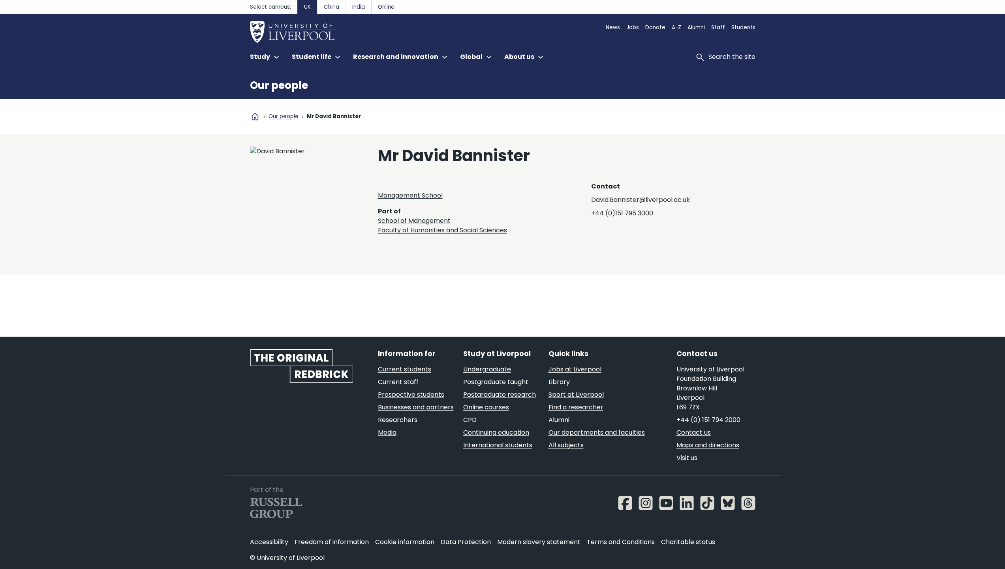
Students (743, 27)
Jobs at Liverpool (575, 369)
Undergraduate (487, 369)
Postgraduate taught (495, 381)
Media (387, 432)
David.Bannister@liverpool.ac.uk (640, 199)
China (331, 7)
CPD (470, 419)
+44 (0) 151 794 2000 (708, 419)
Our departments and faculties (597, 432)
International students (497, 445)
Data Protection (466, 541)
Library (559, 381)
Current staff (398, 381)
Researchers (397, 419)
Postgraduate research (499, 394)
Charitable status (688, 541)
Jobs (632, 27)
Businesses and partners (416, 407)
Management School (410, 195)
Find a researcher (576, 407)
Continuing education (496, 432)
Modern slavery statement (538, 541)
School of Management (414, 220)
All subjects (566, 445)
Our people (279, 85)
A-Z (676, 27)
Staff (718, 27)
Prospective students (411, 394)
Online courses (486, 407)
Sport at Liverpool (576, 394)
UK (307, 7)
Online (386, 7)
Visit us (686, 457)
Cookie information (404, 541)
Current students (404, 369)
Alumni (696, 27)
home (255, 116)
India (358, 7)
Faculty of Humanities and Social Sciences (442, 230)
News (613, 27)
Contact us (693, 432)
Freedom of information (332, 541)
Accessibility (269, 541)
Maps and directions (707, 445)
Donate (655, 27)
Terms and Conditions (621, 541)
